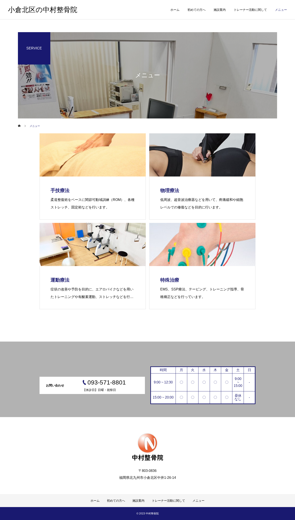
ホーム (174, 9)
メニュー (281, 9)
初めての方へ (196, 9)
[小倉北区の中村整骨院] (147, 446)
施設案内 (220, 9)
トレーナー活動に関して (250, 9)
